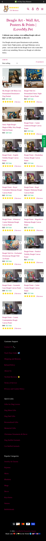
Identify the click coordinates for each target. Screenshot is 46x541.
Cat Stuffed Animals (11, 446)
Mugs (6, 485)
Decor (6, 491)
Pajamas (7, 467)
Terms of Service (10, 383)
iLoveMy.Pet (19, 531)
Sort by (5, 60)
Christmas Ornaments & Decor (15, 434)
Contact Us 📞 (9, 347)
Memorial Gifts (10, 428)
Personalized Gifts (11, 422)
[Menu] (42, 8)
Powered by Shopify (30, 531)
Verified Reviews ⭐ (12, 377)
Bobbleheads (9, 509)
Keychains (8, 497)
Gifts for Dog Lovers (12, 404)
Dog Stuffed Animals (12, 440)
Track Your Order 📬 (12, 353)
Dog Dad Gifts (9, 416)
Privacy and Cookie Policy (14, 389)
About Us (7, 371)
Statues (7, 503)
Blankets (7, 479)
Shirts (6, 473)
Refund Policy (9, 365)
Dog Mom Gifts (10, 410)
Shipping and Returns (12, 359)
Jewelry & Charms (11, 462)
